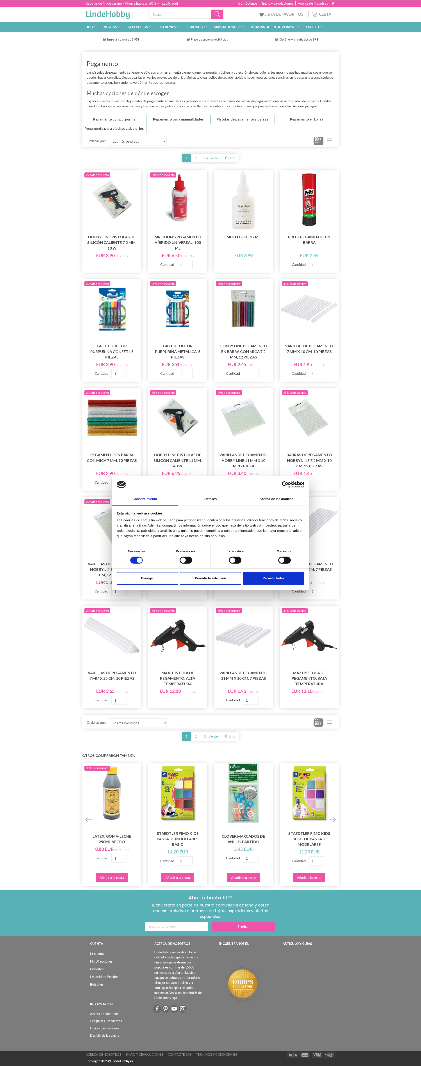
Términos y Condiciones (216, 1054)
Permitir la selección (210, 578)
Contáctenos (247, 3)
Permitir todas (273, 578)
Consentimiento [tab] (144, 499)
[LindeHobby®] (108, 13)
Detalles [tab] (210, 499)
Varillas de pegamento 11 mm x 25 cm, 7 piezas (309, 567)
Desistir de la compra (105, 1035)
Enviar (243, 926)
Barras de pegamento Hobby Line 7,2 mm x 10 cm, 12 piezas (309, 460)
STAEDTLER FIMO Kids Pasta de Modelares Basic (178, 839)
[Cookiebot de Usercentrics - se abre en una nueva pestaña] (285, 484)
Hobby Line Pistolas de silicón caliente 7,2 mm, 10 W (111, 242)
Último (230, 158)
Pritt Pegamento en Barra (309, 240)
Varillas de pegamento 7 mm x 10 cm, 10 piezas (309, 349)
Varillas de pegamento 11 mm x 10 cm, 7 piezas (243, 675)
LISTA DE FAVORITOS (284, 14)
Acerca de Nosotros (313, 3)
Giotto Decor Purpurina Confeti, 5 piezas (112, 351)
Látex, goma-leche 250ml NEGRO (112, 839)
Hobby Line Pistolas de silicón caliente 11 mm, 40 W (177, 460)
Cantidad (167, 264)
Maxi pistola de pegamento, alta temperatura (177, 678)
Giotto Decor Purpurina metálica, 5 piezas (177, 351)
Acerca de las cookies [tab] (276, 499)
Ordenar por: (96, 141)
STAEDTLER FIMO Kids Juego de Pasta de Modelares (309, 839)
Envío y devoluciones (277, 3)
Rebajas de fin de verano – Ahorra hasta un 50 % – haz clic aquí (132, 3)
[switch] (186, 560)
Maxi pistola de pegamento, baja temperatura (309, 678)
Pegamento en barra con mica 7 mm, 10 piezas (112, 457)
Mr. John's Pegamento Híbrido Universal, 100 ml (178, 242)
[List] (329, 141)
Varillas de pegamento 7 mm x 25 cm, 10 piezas (112, 675)
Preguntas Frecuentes (106, 1021)
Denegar (147, 578)
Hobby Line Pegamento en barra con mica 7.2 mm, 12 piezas (243, 351)
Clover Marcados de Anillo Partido (243, 839)
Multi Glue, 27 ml (243, 237)
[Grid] (318, 141)
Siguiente (211, 158)
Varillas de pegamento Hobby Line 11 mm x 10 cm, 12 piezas (243, 460)
